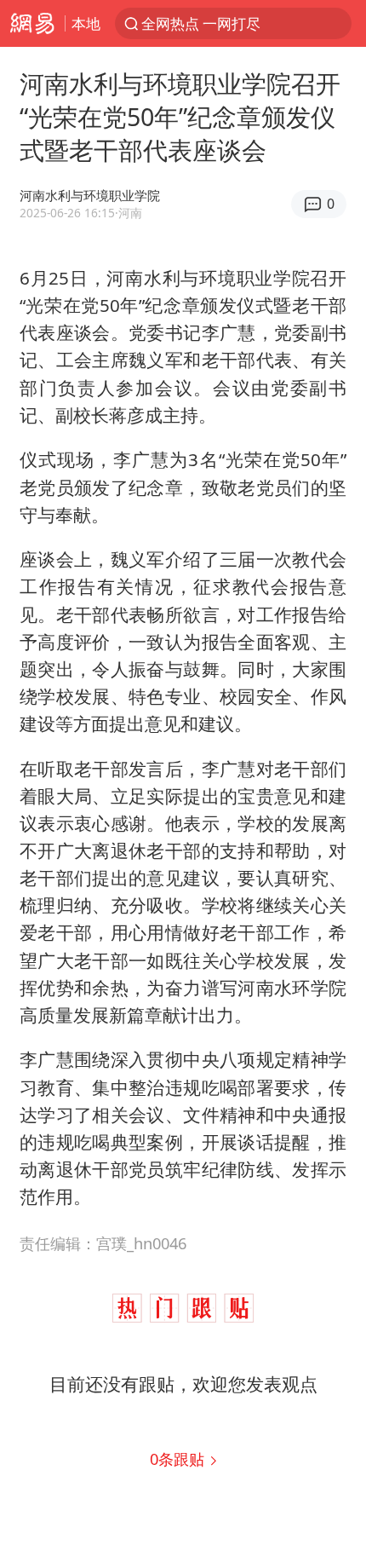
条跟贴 (179, 1458)
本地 (85, 23)
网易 (32, 23)
